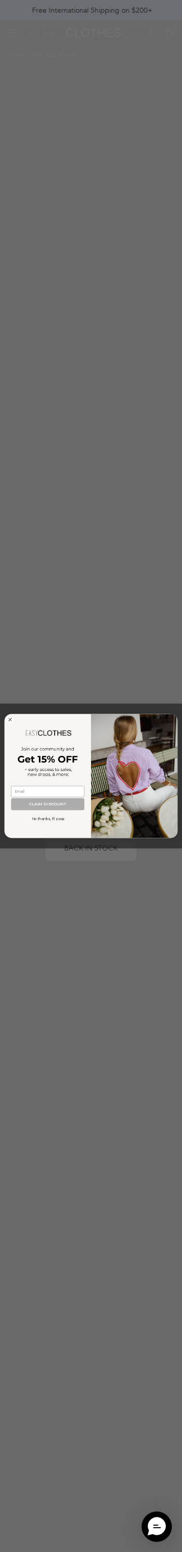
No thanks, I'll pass (48, 819)
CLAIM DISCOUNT (48, 804)
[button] (157, 1526)
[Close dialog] (10, 719)
